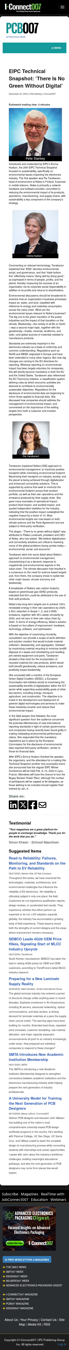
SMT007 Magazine (17, 1299)
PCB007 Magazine (17, 1303)
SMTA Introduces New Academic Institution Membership (36, 1057)
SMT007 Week (14, 1271)
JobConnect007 (15, 1200)
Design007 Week (16, 1276)
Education (39, 1200)
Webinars (58, 1200)
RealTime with (52, 1194)
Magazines (29, 1194)
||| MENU (56, 47)
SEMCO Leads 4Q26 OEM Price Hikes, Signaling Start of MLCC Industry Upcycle (35, 943)
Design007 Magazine (19, 1308)
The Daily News (16, 1267)
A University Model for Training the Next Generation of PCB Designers (35, 1103)
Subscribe (10, 1194)
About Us (11, 1319)
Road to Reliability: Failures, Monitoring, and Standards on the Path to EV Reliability (37, 863)
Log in (62, 1344)
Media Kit (34, 1324)
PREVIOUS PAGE (16, 36)
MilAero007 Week (17, 1280)
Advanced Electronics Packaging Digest (34, 1285)
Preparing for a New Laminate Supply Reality (34, 981)
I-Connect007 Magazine (22, 1294)
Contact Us (48, 1319)
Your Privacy (29, 1319)
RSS (47, 1324)
